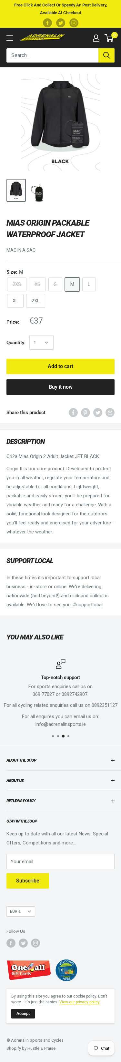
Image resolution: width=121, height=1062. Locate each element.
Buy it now (61, 387)
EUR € (15, 911)
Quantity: (15, 343)
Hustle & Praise (41, 1048)
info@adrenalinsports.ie (60, 724)
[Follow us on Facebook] (47, 22)
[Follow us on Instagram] (73, 22)
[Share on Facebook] (73, 412)
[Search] (106, 55)
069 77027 (44, 694)
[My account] (96, 38)
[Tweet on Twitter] (97, 412)
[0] (109, 38)
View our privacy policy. (79, 1002)
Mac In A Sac (20, 250)
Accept (23, 1013)
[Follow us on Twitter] (60, 22)
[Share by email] (110, 412)
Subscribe (27, 881)
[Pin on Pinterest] (85, 412)
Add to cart (60, 366)
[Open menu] (9, 38)
